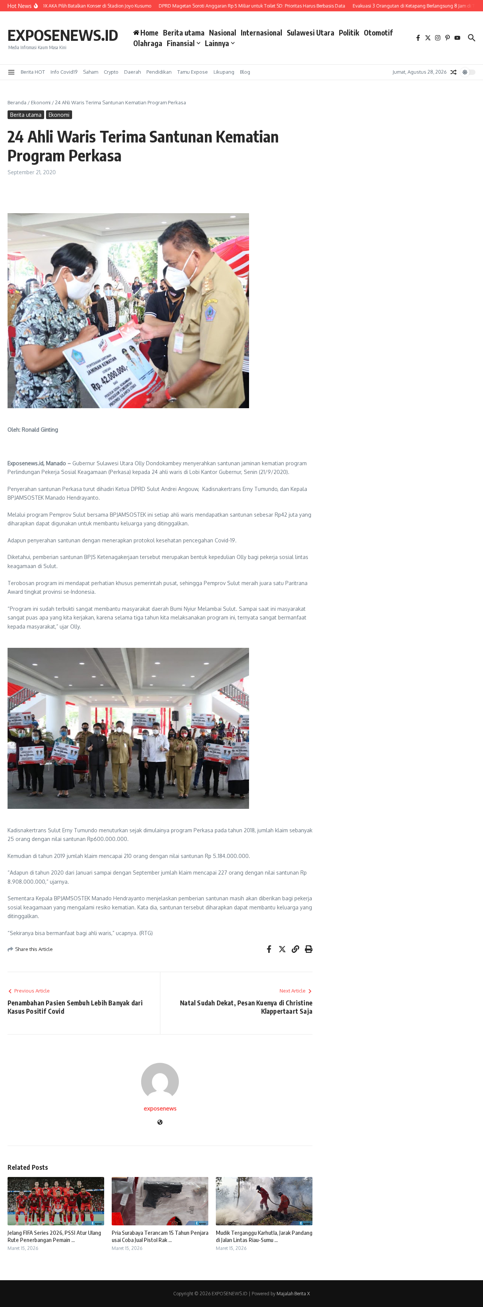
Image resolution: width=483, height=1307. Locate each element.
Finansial (181, 43)
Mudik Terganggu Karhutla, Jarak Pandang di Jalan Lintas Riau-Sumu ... (264, 1236)
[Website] (160, 1123)
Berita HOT (33, 72)
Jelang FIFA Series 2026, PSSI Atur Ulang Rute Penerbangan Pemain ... (54, 1236)
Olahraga (147, 43)
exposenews (160, 1108)
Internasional (261, 32)
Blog (245, 72)
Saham (90, 72)
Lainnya (217, 43)
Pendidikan (159, 72)
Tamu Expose (192, 72)
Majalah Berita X (293, 1293)
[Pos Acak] (454, 72)
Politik (349, 32)
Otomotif (378, 32)
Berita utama (184, 32)
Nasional (222, 32)
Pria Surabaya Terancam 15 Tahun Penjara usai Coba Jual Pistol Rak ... (160, 1236)
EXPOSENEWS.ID (63, 34)
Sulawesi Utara (310, 32)
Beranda (17, 102)
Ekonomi (41, 102)
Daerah (132, 72)
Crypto (111, 72)
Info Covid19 (64, 72)
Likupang (224, 72)
